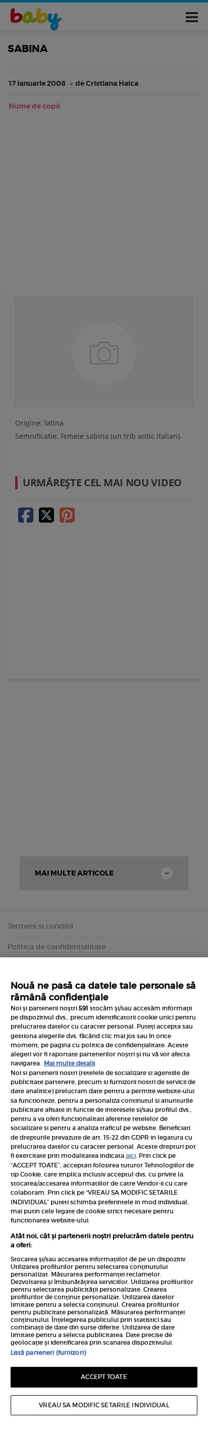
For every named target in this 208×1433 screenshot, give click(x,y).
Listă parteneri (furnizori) (48, 1352)
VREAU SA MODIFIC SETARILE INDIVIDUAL (104, 1405)
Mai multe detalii (69, 1063)
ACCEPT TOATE (104, 1376)
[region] (104, 1195)
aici (131, 1155)
